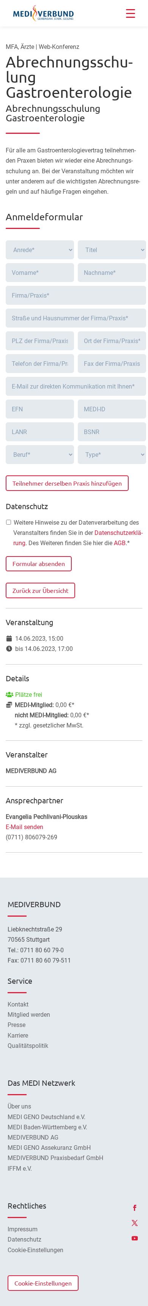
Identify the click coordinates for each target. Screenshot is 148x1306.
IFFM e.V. (20, 1168)
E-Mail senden (24, 827)
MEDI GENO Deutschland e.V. (46, 1117)
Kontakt (18, 1004)
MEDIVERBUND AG (33, 1137)
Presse (16, 1024)
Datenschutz (24, 1239)
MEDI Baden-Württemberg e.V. (47, 1127)
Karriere (18, 1035)
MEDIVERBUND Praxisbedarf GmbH (55, 1158)
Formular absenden (39, 563)
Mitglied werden (29, 1014)
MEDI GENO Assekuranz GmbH (49, 1147)
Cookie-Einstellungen (43, 1283)
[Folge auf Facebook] (135, 1208)
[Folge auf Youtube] (135, 1238)
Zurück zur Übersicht (40, 590)
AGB (120, 543)
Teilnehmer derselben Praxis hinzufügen (67, 483)
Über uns (19, 1106)
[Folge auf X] (135, 1223)
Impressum (23, 1229)
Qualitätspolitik (28, 1045)
